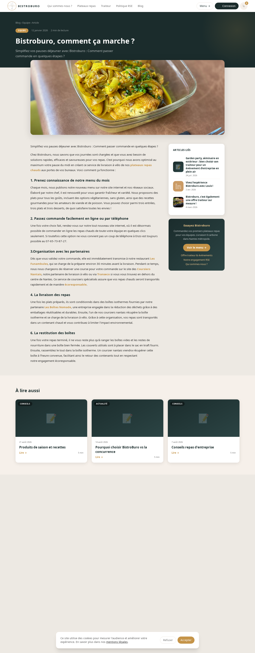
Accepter (186, 640)
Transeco (103, 274)
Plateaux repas (86, 6)
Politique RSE (124, 6)
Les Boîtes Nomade (57, 307)
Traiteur (106, 6)
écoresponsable (76, 284)
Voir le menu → (196, 247)
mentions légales (117, 642)
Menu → (205, 6)
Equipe (26, 22)
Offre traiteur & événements (196, 255)
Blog (140, 6)
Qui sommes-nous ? (59, 6)
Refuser (168, 640)
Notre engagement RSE (197, 259)
